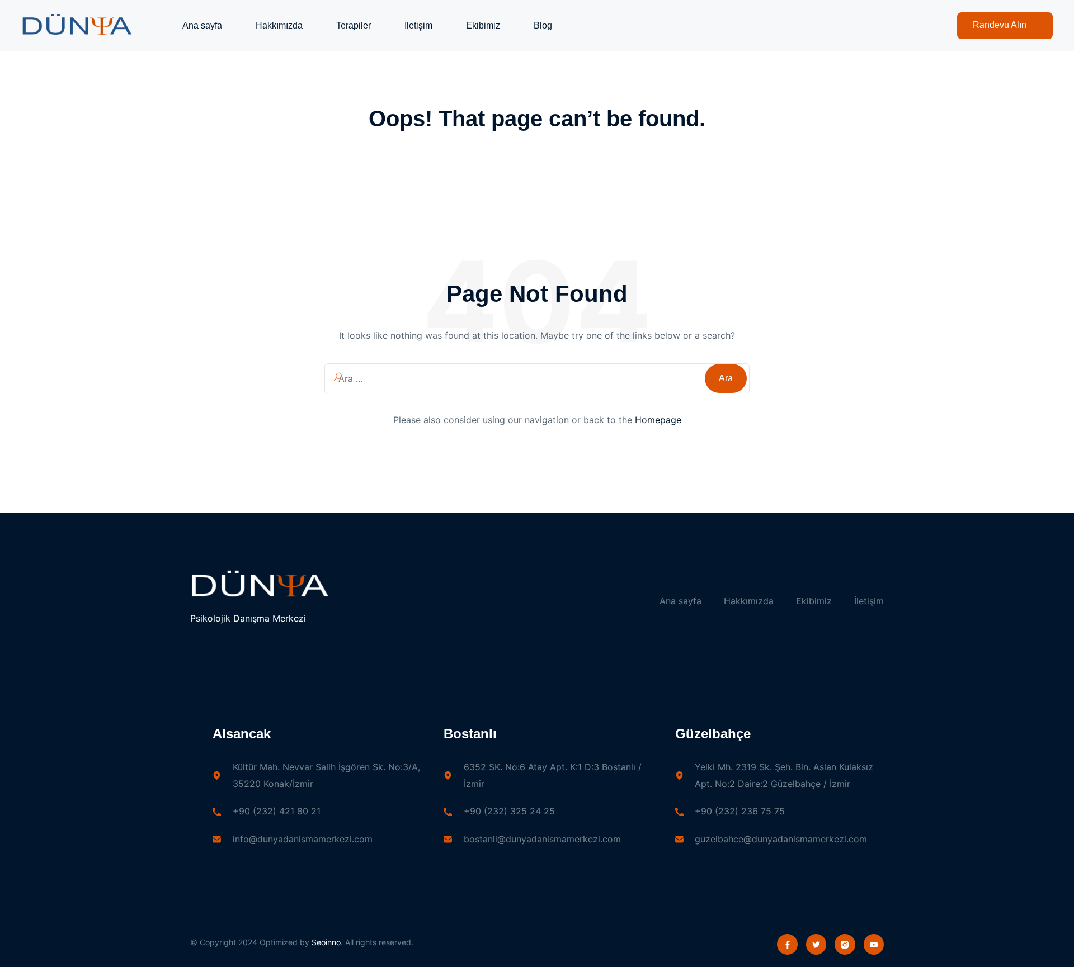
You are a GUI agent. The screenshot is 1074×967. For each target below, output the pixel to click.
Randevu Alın (999, 25)
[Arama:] (537, 379)
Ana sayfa (202, 25)
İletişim (418, 25)
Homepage (658, 419)
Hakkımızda (279, 25)
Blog (543, 25)
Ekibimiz (483, 25)
